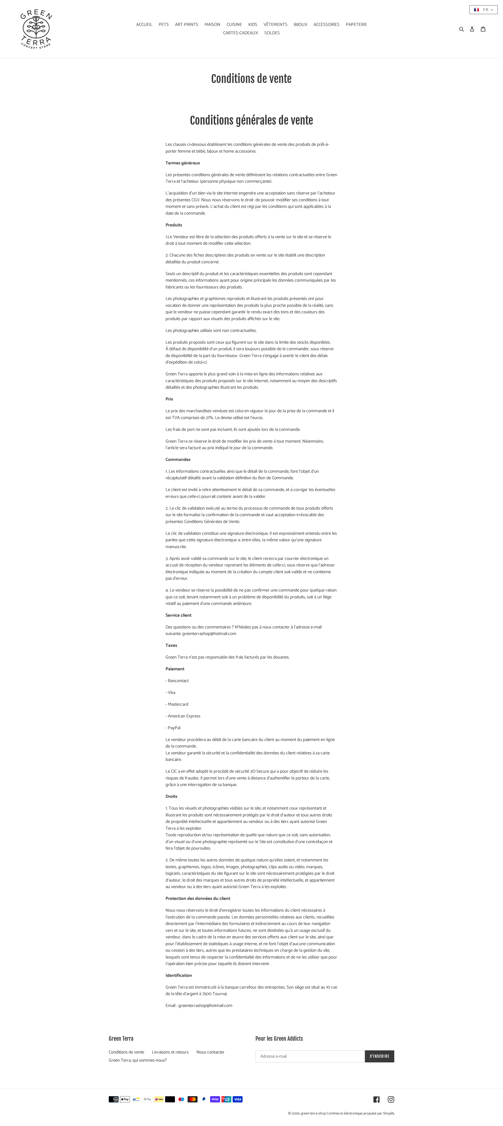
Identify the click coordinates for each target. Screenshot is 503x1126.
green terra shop (314, 1114)
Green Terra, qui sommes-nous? (138, 1060)
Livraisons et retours (170, 1052)
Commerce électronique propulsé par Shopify (360, 1114)
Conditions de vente (126, 1052)
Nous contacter (210, 1052)
